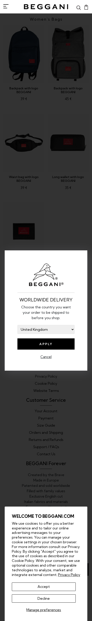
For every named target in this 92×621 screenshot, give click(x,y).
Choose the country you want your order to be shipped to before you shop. (46, 312)
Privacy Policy (69, 574)
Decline (44, 598)
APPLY (45, 344)
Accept (44, 586)
